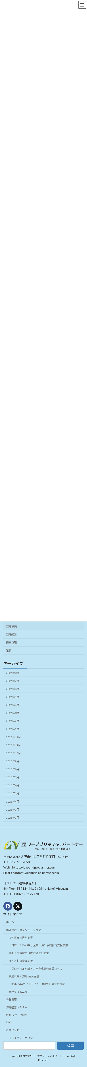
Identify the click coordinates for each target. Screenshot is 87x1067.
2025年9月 (12, 761)
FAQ (8, 1022)
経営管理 (11, 642)
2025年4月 (12, 801)
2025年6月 (12, 785)
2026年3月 (12, 713)
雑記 (8, 650)
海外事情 (11, 626)
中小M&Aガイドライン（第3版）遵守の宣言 (38, 984)
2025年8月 (12, 769)
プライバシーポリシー (22, 1038)
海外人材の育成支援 (21, 961)
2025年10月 (13, 753)
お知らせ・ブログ (16, 1015)
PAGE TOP (80, 1030)
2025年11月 (13, 745)
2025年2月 (12, 817)
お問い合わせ (14, 1030)
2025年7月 (12, 777)
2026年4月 (12, 705)
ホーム (10, 922)
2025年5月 (12, 793)
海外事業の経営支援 (21, 937)
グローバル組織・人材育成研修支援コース (36, 968)
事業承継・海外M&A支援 (24, 976)
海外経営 (11, 634)
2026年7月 (12, 680)
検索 (70, 1046)
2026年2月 (12, 721)
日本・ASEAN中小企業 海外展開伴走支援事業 (39, 945)
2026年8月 (12, 672)
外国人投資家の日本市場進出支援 (29, 953)
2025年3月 (12, 809)
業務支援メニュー (19, 991)
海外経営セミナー (16, 1007)
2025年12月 (13, 737)
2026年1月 (12, 729)
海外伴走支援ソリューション (23, 930)
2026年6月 (12, 689)
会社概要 (11, 999)
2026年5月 (12, 697)
